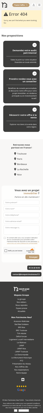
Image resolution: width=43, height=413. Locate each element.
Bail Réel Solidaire (21, 324)
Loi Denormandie (21, 354)
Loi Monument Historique (21, 358)
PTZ (21, 361)
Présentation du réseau (21, 364)
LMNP (21, 345)
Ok (16, 411)
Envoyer (33, 257)
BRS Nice (21, 327)
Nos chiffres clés (21, 367)
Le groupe (21, 299)
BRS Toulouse (21, 330)
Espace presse (21, 308)
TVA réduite (21, 333)
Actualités (21, 311)
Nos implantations (21, 370)
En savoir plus (23, 411)
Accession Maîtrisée (21, 321)
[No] (40, 407)
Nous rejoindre (21, 305)
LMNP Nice (21, 348)
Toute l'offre (19, 5)
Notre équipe (21, 373)
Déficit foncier (21, 336)
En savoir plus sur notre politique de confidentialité (23, 242)
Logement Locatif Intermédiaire (21, 339)
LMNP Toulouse (21, 351)
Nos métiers (21, 302)
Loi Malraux (21, 342)
